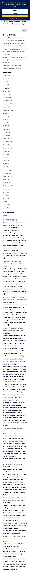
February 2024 (7, 170)
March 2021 (6, 208)
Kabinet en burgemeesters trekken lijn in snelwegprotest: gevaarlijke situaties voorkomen (15, 51)
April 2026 (6, 88)
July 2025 (6, 116)
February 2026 (7, 94)
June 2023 (6, 195)
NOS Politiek (11, 220)
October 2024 (7, 145)
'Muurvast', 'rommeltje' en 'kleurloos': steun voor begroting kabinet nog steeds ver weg (15, 299)
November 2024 (7, 141)
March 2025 (6, 129)
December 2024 (7, 138)
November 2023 (7, 179)
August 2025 (6, 113)
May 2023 (6, 198)
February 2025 (7, 132)
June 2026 (6, 82)
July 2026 (6, 78)
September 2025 (8, 110)
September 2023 (8, 186)
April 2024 (6, 164)
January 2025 (7, 135)
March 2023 (6, 205)
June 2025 (6, 119)
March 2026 (6, 91)
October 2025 (7, 107)
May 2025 (6, 123)
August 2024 (6, 151)
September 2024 (8, 148)
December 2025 (7, 100)
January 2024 (7, 173)
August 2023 (6, 189)
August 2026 (6, 75)
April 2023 (6, 201)
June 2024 (6, 157)
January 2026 (7, 97)
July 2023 (6, 192)
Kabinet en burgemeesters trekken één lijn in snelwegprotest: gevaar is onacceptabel (14, 225)
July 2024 (6, 154)
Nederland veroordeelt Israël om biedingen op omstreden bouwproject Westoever (14, 361)
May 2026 (6, 85)
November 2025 (7, 104)
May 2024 (6, 160)
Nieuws (5, 215)
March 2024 (6, 167)
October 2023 (7, 182)
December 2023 (7, 176)
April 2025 (6, 126)
